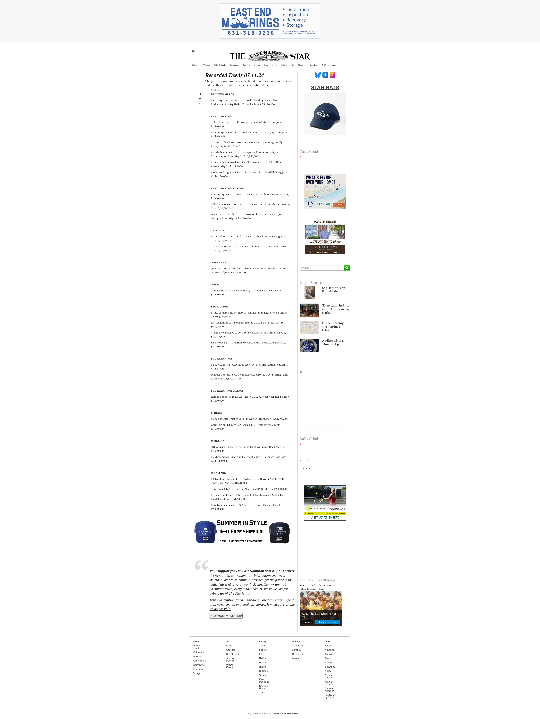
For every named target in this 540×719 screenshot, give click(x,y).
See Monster (232, 654)
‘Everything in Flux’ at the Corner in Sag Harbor (336, 309)
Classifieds (314, 65)
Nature (262, 667)
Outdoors (263, 671)
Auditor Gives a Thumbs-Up (333, 342)
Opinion (257, 65)
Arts (292, 65)
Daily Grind (199, 665)
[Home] (270, 55)
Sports (274, 65)
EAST (324, 65)
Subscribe (330, 667)
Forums (307, 468)
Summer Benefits (230, 659)
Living (262, 641)
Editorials (297, 650)
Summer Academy (329, 689)
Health (262, 662)
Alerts (328, 671)
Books (229, 645)
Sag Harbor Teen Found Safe (333, 289)
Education (301, 65)
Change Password (330, 676)
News (196, 641)
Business (246, 65)
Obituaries (195, 65)
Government (234, 65)
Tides (262, 692)
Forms (328, 658)
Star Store (330, 662)
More (327, 641)
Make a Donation (329, 683)
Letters (284, 65)
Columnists (297, 645)
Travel (262, 645)
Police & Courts (220, 65)
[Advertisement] (325, 551)
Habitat (262, 658)
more (302, 156)
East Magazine (264, 680)
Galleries (230, 650)
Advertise (329, 650)
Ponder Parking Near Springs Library (333, 326)
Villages (206, 65)
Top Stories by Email (330, 696)
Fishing (263, 650)
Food (266, 65)
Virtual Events (229, 666)
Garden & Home (264, 687)
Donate (333, 65)
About (328, 645)
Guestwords (298, 654)
